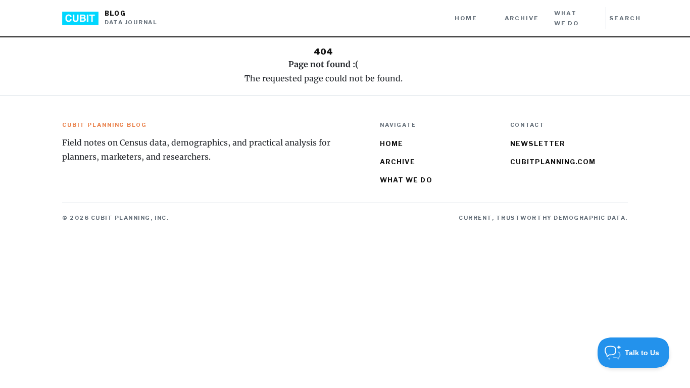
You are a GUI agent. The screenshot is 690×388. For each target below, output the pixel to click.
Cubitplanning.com (553, 162)
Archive (522, 18)
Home (466, 18)
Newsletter (538, 143)
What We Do (566, 18)
